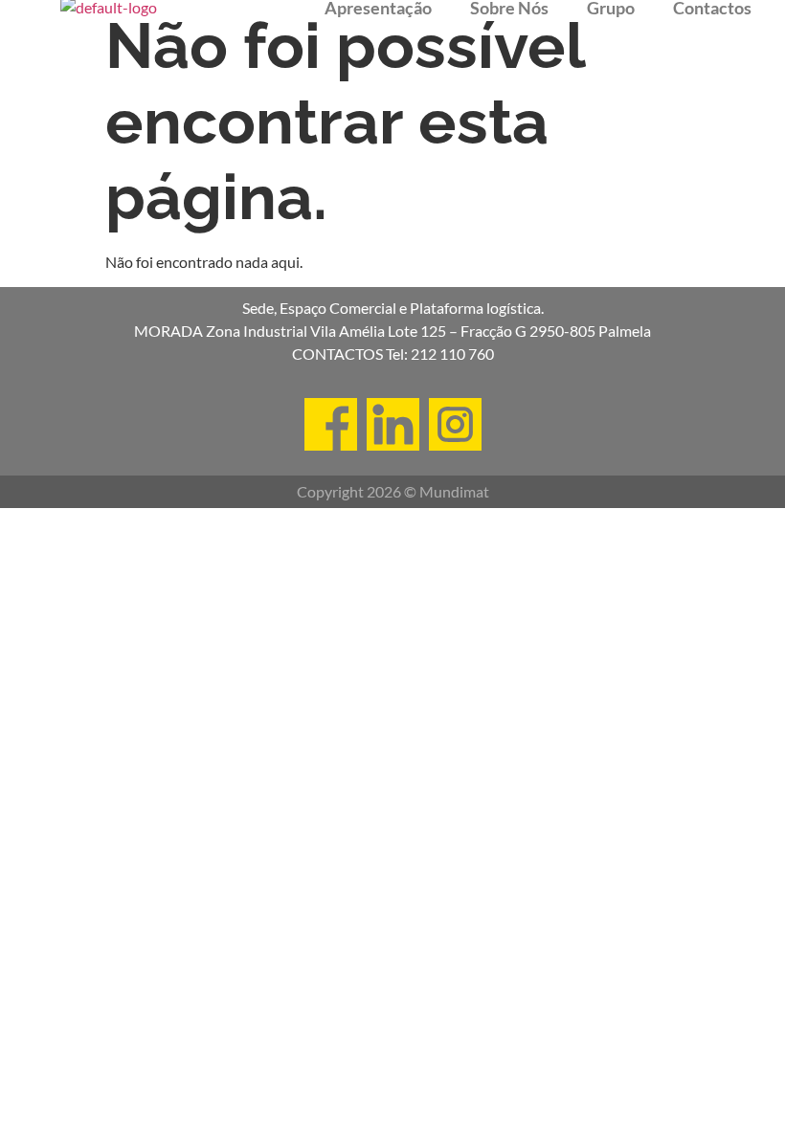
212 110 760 (452, 353)
